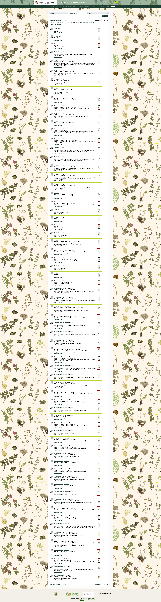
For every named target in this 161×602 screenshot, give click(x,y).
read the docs (80, 599)
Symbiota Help (101, 6)
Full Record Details (58, 32)
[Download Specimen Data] (105, 16)
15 (61, 20)
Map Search (59, 6)
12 (58, 20)
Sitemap (107, 6)
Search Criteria (59, 8)
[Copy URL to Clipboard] (107, 16)
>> (63, 20)
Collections (52, 6)
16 (62, 20)
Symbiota (82, 600)
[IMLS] (88, 594)
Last (65, 20)
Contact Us (107, 1)
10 (56, 20)
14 (60, 20)
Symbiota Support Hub (91, 599)
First (51, 20)
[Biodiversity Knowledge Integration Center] (105, 594)
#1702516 (91, 598)
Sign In (116, 1)
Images (74, 6)
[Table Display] (103, 16)
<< (52, 20)
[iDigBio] (72, 594)
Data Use (94, 6)
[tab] (58, 13)
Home (47, 6)
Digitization (88, 6)
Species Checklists (67, 6)
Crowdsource (81, 6)
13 (59, 20)
